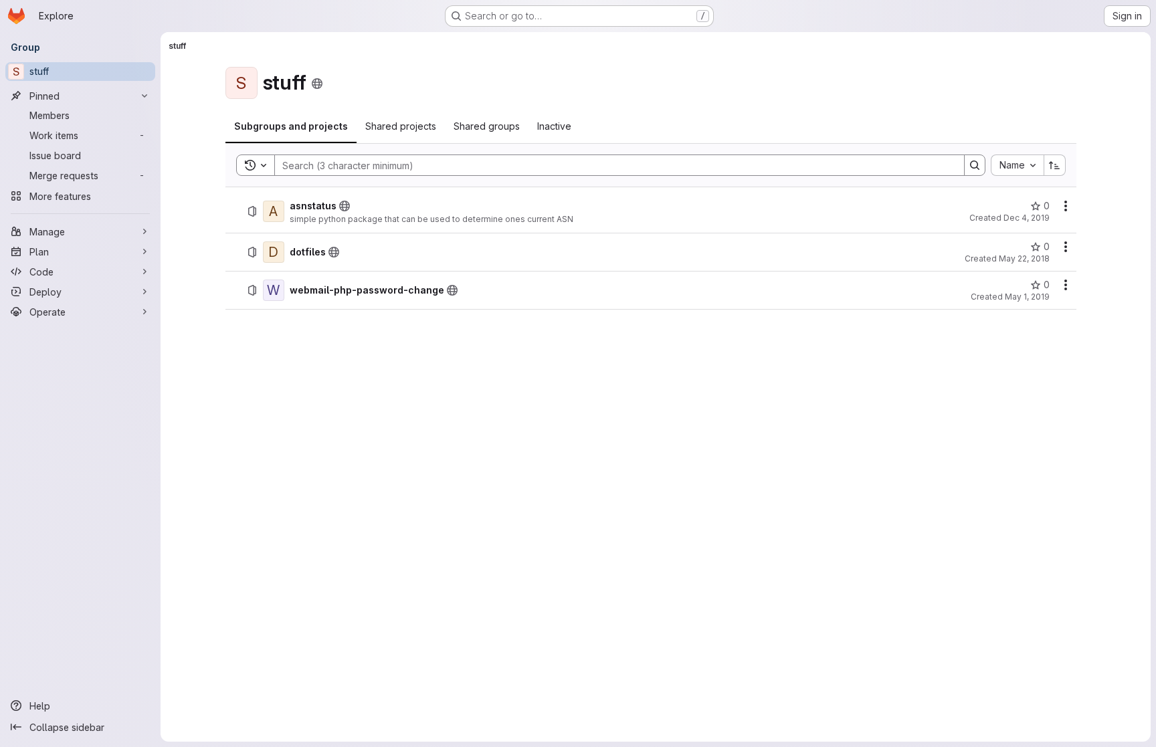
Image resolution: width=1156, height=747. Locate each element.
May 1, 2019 (1027, 297)
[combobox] (1017, 165)
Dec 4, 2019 (1026, 218)
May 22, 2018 (1024, 258)
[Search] (974, 165)
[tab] (291, 126)
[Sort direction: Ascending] (1055, 165)
